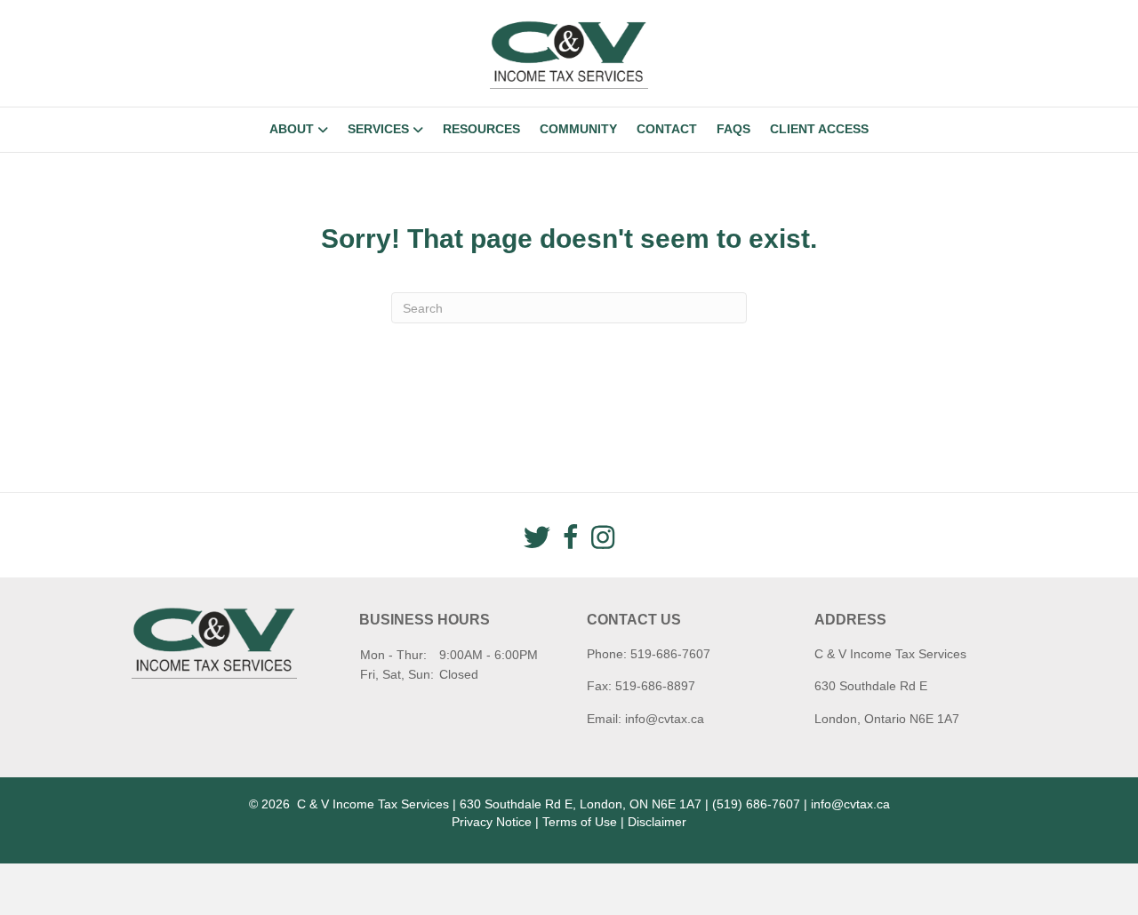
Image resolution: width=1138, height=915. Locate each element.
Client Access (819, 129)
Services (378, 129)
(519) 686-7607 (756, 804)
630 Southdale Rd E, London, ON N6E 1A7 (580, 804)
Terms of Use (579, 822)
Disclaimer (657, 822)
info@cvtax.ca (664, 719)
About (291, 129)
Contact (667, 129)
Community (578, 129)
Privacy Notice (492, 822)
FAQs (733, 129)
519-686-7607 (670, 654)
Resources (481, 129)
